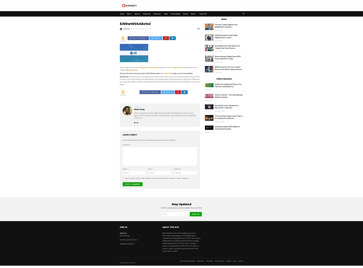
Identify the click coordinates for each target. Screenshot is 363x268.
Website (177, 169)
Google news (177, 67)
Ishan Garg (126, 29)
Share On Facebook (139, 38)
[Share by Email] (172, 38)
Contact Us (240, 261)
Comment (127, 145)
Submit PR (203, 14)
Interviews (157, 14)
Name (125, 169)
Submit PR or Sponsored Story (187, 261)
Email (151, 169)
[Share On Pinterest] (166, 38)
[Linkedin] (137, 123)
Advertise (228, 261)
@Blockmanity (132, 70)
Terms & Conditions (219, 261)
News (129, 14)
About (193, 14)
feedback (166, 73)
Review (185, 14)
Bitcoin (137, 14)
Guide (166, 14)
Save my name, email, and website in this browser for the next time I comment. (157, 178)
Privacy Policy (209, 261)
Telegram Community (147, 67)
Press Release (175, 14)
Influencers (147, 14)
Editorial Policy (200, 261)
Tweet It (157, 38)
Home (122, 14)
